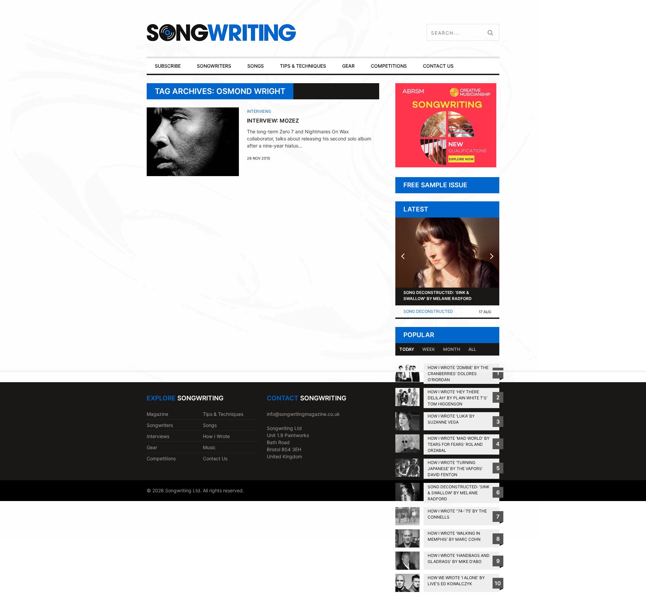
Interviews (259, 111)
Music (209, 447)
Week (428, 349)
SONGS (255, 66)
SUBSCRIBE (168, 66)
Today (406, 349)
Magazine (157, 414)
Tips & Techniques (223, 414)
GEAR (348, 66)
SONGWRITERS (214, 66)
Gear (152, 447)
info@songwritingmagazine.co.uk (303, 414)
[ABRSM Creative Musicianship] (445, 165)
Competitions (161, 458)
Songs (210, 425)
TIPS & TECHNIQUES (303, 66)
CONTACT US (438, 66)
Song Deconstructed (428, 311)
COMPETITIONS (389, 66)
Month (451, 349)
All (472, 349)
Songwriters (160, 425)
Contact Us (215, 458)
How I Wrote (216, 436)
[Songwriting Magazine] (261, 32)
